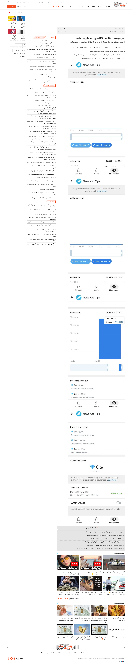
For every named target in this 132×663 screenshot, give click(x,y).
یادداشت (35, 2)
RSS (41, 653)
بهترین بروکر (22, 53)
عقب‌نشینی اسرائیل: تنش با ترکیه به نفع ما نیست (42, 66)
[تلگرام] (9, 658)
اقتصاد (87, 6)
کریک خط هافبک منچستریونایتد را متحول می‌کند (42, 171)
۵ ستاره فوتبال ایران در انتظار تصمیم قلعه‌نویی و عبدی (41, 174)
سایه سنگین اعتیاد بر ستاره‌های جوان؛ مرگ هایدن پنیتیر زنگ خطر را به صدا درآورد (41, 122)
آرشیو (24, 2)
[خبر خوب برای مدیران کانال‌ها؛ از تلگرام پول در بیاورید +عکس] (96, 118)
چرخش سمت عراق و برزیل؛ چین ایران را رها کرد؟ (42, 54)
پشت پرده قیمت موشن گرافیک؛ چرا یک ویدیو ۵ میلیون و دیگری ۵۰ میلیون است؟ (42, 206)
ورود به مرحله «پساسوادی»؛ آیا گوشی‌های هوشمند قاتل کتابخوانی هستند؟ (104, 532)
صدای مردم (42, 2)
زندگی (56, 6)
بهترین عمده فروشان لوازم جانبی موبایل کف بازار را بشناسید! (42, 240)
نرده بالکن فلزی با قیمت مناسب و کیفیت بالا (43, 214)
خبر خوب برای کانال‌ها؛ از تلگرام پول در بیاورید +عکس (100, 38)
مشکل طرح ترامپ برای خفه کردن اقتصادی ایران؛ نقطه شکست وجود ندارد (104, 535)
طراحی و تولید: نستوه (116, 661)
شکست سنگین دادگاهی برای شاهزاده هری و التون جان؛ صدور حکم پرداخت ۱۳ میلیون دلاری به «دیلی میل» (42, 138)
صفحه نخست (107, 6)
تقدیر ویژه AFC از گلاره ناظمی (47, 189)
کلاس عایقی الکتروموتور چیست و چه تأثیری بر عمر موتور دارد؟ (41, 245)
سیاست (81, 6)
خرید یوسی (22, 50)
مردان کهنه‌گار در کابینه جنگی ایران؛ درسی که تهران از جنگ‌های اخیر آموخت (104, 539)
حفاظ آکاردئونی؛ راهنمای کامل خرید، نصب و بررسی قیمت (42, 226)
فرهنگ (93, 6)
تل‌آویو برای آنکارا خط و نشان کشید (45, 58)
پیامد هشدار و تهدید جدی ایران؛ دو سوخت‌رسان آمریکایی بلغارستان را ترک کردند (43, 107)
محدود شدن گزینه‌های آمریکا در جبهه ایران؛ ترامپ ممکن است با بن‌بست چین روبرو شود (43, 148)
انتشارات (29, 2)
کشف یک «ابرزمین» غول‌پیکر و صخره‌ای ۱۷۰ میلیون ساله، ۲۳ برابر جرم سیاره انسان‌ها (43, 117)
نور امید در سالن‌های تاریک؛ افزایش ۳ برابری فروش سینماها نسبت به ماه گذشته (42, 127)
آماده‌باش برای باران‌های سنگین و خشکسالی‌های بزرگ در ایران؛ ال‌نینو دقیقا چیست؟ (42, 81)
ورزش (75, 6)
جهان (69, 6)
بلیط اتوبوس (22, 56)
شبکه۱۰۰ (60, 2)
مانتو (24, 44)
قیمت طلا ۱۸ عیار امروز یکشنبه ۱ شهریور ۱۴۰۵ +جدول (41, 92)
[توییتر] (11, 658)
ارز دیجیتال (16, 53)
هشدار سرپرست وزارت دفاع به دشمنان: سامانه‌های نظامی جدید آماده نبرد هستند (43, 194)
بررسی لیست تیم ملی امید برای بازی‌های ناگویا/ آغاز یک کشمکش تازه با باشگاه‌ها (41, 158)
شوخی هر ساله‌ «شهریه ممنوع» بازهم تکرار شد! (42, 181)
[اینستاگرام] (14, 658)
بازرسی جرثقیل (18, 44)
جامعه (99, 6)
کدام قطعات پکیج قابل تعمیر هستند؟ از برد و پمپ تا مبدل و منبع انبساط (42, 231)
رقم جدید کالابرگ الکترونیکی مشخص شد (44, 46)
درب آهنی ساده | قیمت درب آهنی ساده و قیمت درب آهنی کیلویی (42, 218)
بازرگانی (51, 201)
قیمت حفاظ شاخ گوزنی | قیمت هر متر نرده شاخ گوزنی (41, 222)
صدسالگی (54, 2)
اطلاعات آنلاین (120, 4)
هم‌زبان (48, 2)
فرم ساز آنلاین (22, 47)
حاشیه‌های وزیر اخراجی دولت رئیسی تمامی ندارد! (42, 89)
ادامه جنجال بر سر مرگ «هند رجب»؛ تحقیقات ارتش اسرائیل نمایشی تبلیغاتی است (42, 132)
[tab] (51, 37)
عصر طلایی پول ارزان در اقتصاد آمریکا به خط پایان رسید (40, 162)
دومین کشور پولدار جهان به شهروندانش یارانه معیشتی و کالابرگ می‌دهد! (104, 545)
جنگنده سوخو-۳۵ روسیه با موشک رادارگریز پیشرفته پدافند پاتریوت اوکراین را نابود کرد (42, 42)
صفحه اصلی (121, 29)
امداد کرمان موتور (14, 47)
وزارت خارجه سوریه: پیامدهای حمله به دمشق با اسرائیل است (41, 62)
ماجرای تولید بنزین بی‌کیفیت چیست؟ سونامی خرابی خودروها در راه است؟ (42, 76)
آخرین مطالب (49, 85)
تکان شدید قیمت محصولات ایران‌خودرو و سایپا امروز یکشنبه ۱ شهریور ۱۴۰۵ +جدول (42, 102)
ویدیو (49, 6)
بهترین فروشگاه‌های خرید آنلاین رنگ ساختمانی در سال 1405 (42, 235)
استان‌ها (63, 6)
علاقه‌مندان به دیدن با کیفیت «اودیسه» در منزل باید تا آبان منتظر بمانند (42, 143)
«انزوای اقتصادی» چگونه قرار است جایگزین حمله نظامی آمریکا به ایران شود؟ (103, 542)
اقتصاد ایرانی (16, 50)
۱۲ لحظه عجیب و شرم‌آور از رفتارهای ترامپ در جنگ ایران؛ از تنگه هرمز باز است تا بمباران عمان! (41, 112)
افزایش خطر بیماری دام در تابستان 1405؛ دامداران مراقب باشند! (43, 210)
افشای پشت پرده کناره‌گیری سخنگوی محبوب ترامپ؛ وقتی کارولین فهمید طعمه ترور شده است (99, 549)
